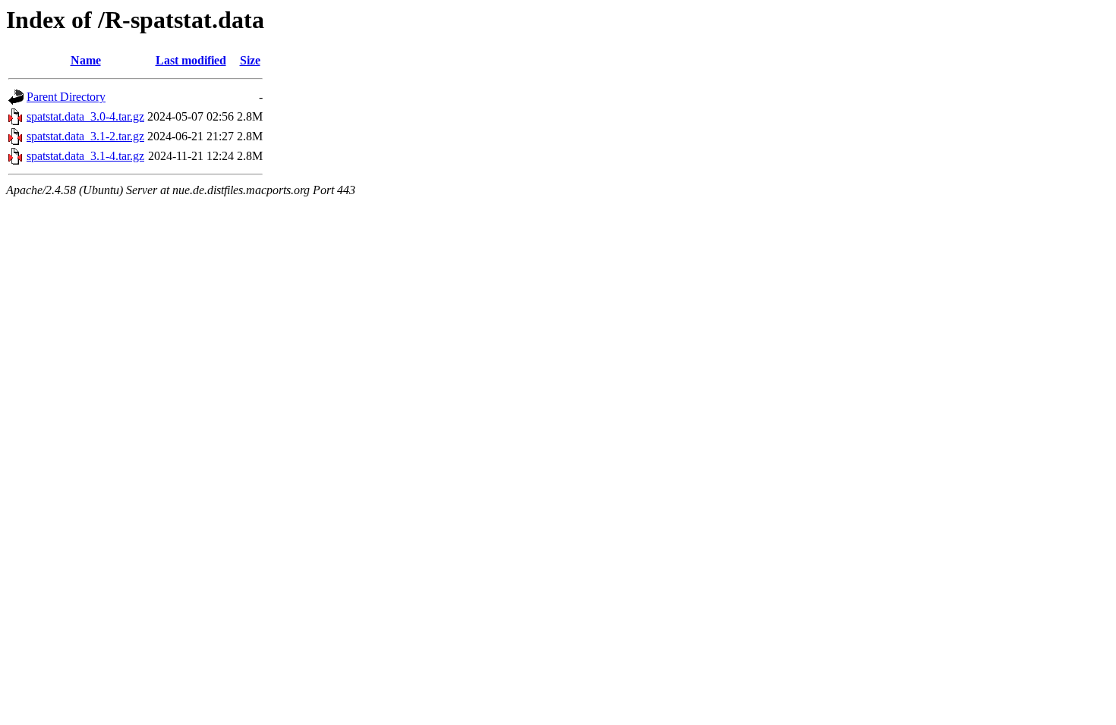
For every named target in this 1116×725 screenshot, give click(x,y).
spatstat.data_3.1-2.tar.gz (85, 136)
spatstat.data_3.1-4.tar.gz (85, 155)
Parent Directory (66, 96)
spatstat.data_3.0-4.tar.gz (85, 116)
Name (86, 60)
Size (250, 60)
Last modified (191, 60)
